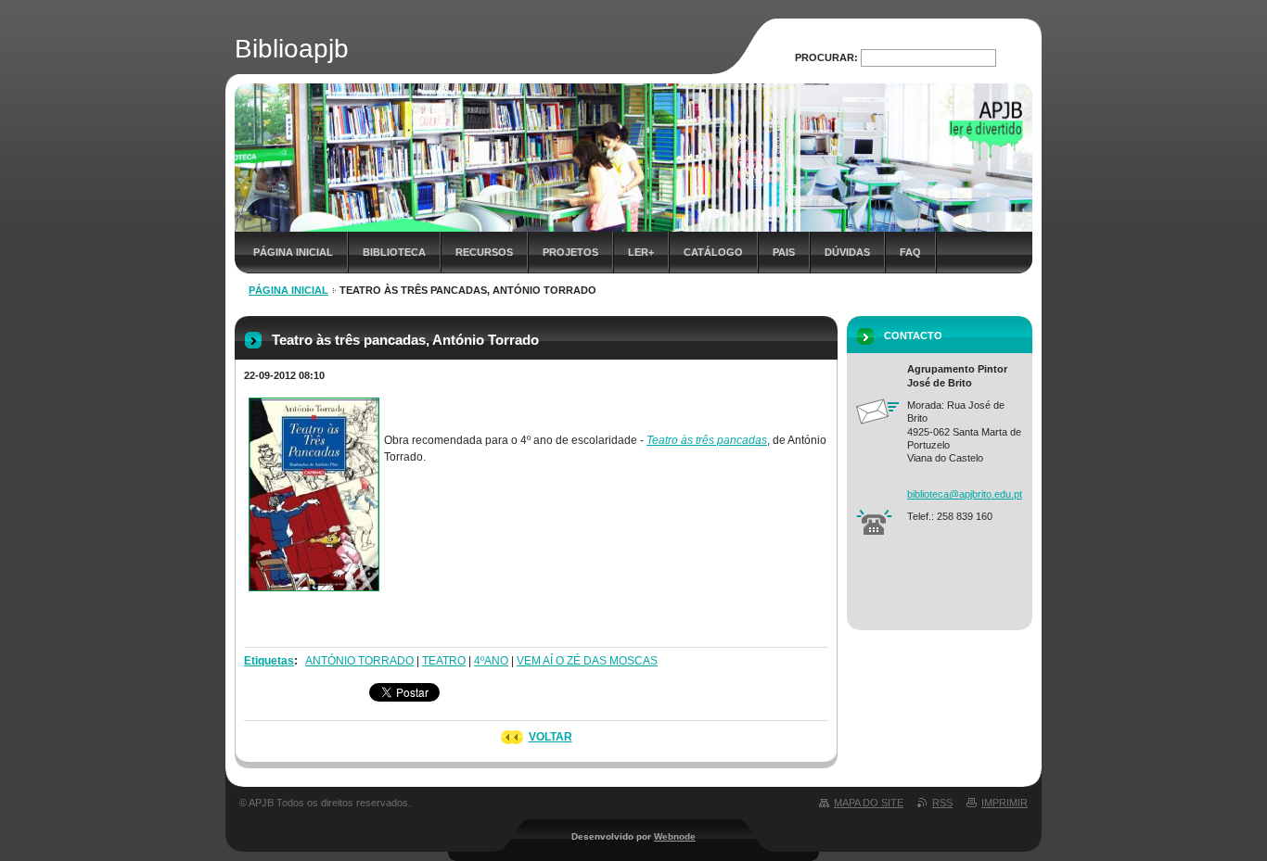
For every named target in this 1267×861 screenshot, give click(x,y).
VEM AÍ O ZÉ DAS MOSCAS (587, 660)
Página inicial (293, 252)
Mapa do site (868, 802)
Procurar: (826, 57)
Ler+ (641, 252)
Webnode (675, 836)
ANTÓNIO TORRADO (359, 660)
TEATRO (444, 660)
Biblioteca (394, 252)
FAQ (910, 252)
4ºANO (491, 660)
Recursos (484, 252)
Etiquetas (269, 660)
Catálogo (713, 252)
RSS (942, 802)
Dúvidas (847, 252)
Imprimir (1004, 802)
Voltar (550, 736)
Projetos (570, 252)
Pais (784, 252)
